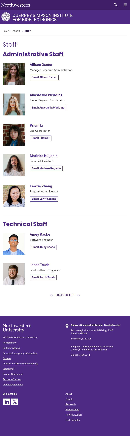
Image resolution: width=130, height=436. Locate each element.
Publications (72, 409)
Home (6, 31)
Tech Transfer (73, 420)
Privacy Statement (13, 374)
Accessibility (9, 343)
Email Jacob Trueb (43, 277)
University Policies (13, 385)
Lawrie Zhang (41, 186)
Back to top (65, 295)
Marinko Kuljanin (44, 156)
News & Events (74, 415)
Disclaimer (8, 369)
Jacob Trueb (39, 265)
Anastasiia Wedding (46, 95)
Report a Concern (12, 379)
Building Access (11, 348)
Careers (7, 358)
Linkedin (6, 402)
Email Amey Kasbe (43, 247)
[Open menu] (125, 4)
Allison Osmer (41, 65)
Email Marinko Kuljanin (46, 168)
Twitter (14, 402)
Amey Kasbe (40, 234)
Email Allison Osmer (44, 77)
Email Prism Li (41, 138)
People (16, 31)
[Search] (115, 4)
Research (71, 404)
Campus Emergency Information (20, 353)
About (69, 394)
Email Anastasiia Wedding (48, 107)
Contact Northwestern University (20, 364)
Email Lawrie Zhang (44, 198)
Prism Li (36, 125)
